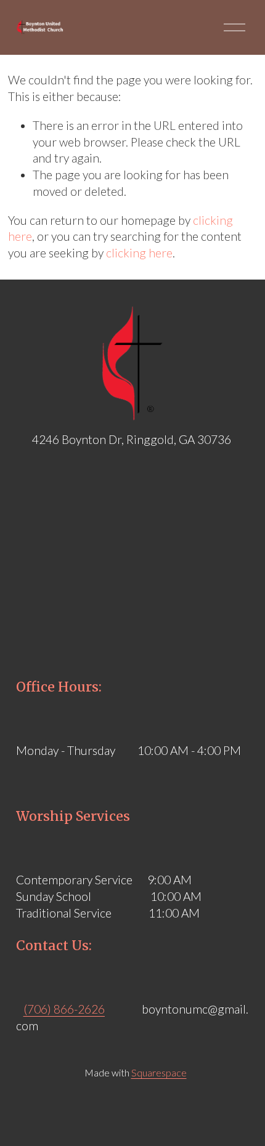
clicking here (139, 253)
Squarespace (159, 1072)
